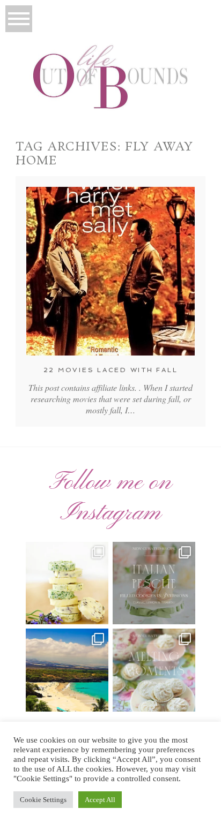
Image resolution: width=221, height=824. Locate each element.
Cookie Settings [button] (43, 800)
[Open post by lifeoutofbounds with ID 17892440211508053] (154, 670)
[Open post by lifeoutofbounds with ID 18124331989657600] (67, 670)
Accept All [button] (100, 800)
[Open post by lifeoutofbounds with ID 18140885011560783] (67, 583)
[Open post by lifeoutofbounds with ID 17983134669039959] (154, 583)
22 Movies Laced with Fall (110, 370)
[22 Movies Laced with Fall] (110, 271)
